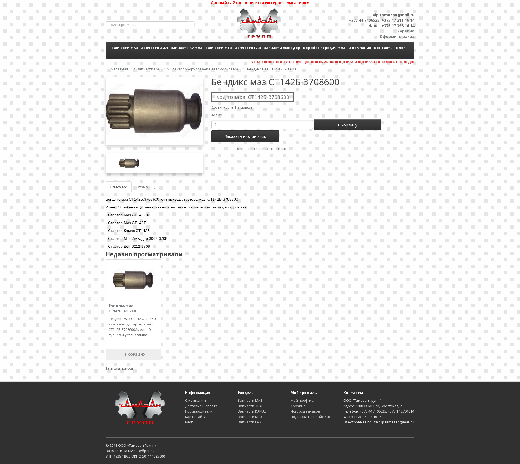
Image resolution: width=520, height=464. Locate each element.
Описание (118, 186)
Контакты (384, 47)
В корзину (348, 125)
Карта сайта (195, 416)
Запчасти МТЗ (218, 47)
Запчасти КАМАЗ (187, 47)
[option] (154, 111)
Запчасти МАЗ (124, 47)
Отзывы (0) (145, 186)
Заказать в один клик (245, 136)
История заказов (305, 411)
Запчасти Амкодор (282, 47)
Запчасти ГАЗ (248, 47)
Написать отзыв (272, 148)
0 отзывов (246, 148)
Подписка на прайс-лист (311, 416)
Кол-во (216, 115)
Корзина (298, 405)
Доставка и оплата (201, 405)
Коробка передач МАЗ (324, 47)
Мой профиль (302, 400)
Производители (199, 411)
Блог (400, 47)
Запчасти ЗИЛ (154, 47)
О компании (359, 47)
